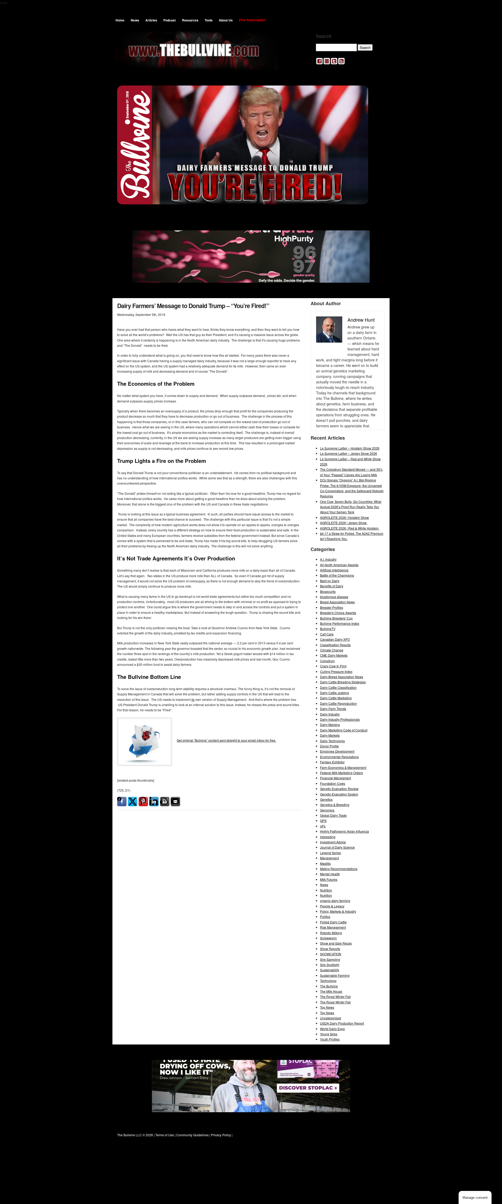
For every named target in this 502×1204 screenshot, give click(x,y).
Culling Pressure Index (336, 671)
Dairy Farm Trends (333, 708)
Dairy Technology (332, 741)
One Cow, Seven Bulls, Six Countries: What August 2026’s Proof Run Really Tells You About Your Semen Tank (350, 506)
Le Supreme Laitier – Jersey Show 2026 (348, 453)
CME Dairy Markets (333, 655)
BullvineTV (327, 628)
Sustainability (329, 970)
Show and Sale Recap (336, 943)
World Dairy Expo (332, 1028)
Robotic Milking (331, 932)
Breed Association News (337, 602)
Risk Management (333, 927)
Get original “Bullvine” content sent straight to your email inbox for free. (226, 740)
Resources (190, 20)
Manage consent (475, 1198)
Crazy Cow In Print (333, 666)
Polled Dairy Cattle (333, 922)
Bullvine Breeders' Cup (336, 618)
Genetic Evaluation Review (339, 788)
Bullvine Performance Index (339, 623)
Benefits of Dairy (331, 586)
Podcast (169, 20)
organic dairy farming (335, 900)
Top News (327, 1007)
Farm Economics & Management (343, 767)
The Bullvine (329, 986)
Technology (328, 980)
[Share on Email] (175, 801)
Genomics (327, 810)
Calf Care (327, 634)
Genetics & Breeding (334, 804)
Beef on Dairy (329, 580)
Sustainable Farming (335, 975)
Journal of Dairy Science (337, 847)
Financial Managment (335, 778)
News (135, 20)
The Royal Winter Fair (335, 996)
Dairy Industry (330, 714)
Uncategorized (330, 1018)
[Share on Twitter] (132, 801)
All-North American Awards (339, 565)
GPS (323, 820)
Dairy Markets (330, 735)
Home (120, 20)
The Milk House (331, 991)
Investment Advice (333, 842)
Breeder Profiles (331, 607)
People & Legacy (332, 906)
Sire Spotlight (329, 964)
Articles (151, 20)
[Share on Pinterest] (143, 801)
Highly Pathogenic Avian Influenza (344, 831)
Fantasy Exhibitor (332, 762)
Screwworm (328, 938)
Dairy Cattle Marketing (336, 698)
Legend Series (330, 852)
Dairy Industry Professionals (340, 719)
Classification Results (335, 645)
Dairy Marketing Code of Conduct (343, 730)
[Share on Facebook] (122, 801)
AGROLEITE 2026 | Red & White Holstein (349, 528)
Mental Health (330, 874)
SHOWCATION (330, 954)
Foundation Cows (332, 783)
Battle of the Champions (337, 575)
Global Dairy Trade (333, 815)
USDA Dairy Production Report (342, 1023)
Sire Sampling (330, 959)
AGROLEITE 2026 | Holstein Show (344, 517)
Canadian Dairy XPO (335, 639)
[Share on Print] (164, 801)
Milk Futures (328, 879)
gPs (323, 826)
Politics (325, 916)
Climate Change (331, 650)
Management (329, 858)
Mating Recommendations (338, 868)
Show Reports (330, 948)
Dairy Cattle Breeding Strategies (343, 682)
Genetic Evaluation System (339, 794)
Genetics (326, 799)
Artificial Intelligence (334, 570)
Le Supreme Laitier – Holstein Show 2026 (349, 448)
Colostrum (327, 660)
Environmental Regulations (339, 756)
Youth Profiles (330, 1039)
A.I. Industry (328, 559)
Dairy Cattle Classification (338, 687)
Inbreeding (327, 836)
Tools (209, 20)
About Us (226, 20)
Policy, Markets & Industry (338, 911)
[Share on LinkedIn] (154, 801)
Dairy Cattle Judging (334, 692)
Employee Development (337, 751)
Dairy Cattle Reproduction (338, 703)
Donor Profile (329, 746)
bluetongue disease (334, 596)
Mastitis (325, 863)
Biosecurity (328, 591)
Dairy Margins (330, 724)
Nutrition (326, 890)
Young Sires (328, 1034)
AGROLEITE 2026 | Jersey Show (343, 522)
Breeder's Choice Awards (338, 612)
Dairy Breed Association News (341, 676)
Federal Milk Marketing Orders (341, 772)
